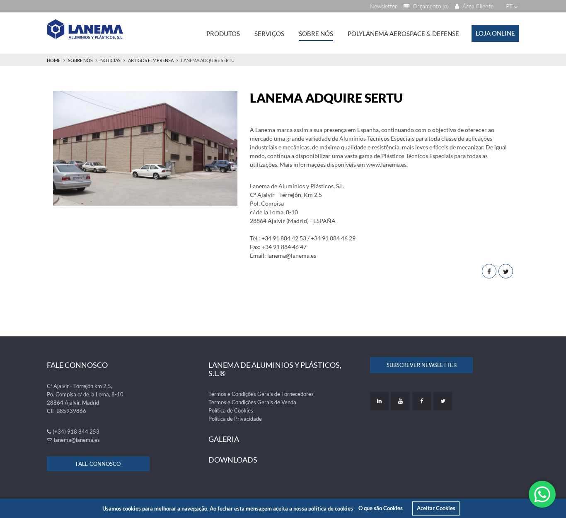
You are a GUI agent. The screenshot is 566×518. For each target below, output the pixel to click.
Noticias (110, 60)
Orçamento (430, 6)
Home (53, 60)
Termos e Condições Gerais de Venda (252, 402)
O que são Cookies (380, 508)
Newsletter (383, 6)
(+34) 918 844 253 (76, 431)
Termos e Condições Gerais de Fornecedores (261, 394)
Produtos (223, 33)
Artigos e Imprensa (151, 60)
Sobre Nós (316, 33)
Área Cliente (477, 6)
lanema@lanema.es (77, 439)
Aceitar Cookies (436, 508)
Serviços (269, 33)
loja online (495, 33)
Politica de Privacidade (235, 418)
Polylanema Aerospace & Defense (403, 33)
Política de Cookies (230, 410)
